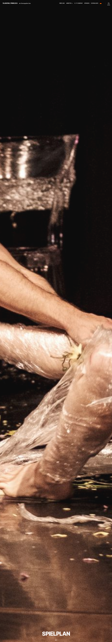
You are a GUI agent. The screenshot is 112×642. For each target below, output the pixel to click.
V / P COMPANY (78, 3)
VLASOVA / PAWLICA (10, 3)
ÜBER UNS (62, 3)
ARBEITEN (68, 3)
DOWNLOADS (94, 3)
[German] (101, 3)
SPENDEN (86, 3)
